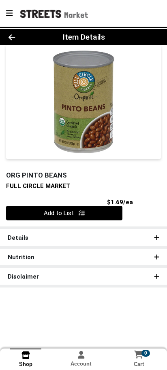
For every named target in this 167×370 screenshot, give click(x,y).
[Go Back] (25, 37)
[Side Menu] (9, 13)
